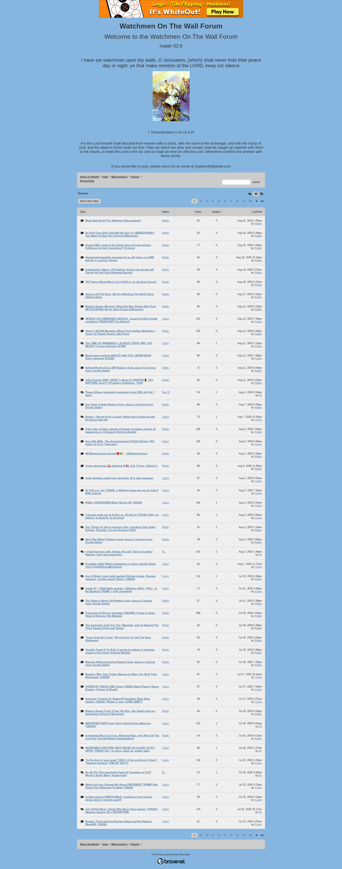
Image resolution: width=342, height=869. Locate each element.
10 (250, 201)
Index (105, 176)
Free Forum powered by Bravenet (171, 854)
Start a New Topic (89, 201)
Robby (258, 223)
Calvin (258, 321)
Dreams (135, 176)
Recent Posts (87, 181)
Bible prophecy (119, 176)
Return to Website (89, 176)
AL (260, 395)
